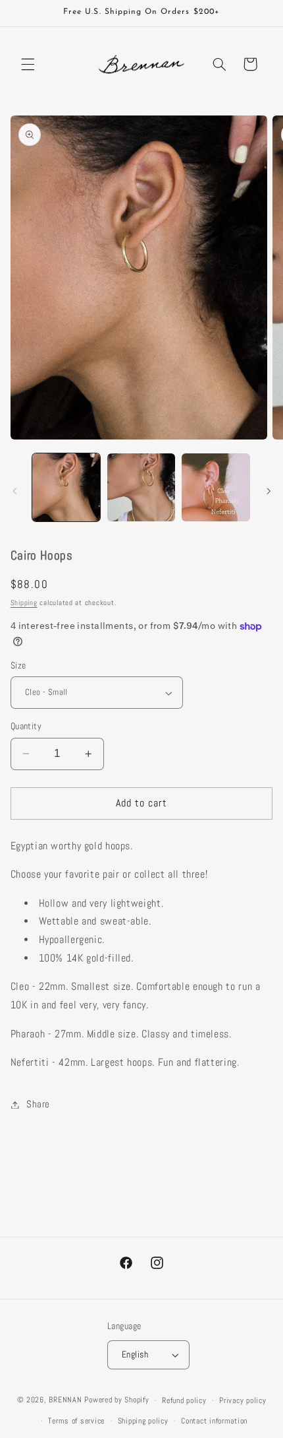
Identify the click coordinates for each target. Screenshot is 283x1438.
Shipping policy (143, 1420)
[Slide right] (268, 491)
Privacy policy (242, 1400)
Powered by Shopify (116, 1400)
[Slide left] (14, 491)
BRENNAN (65, 1400)
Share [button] (38, 1104)
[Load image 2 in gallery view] (141, 487)
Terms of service (76, 1420)
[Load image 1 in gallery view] (66, 487)
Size (18, 665)
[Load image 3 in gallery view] (215, 487)
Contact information (214, 1420)
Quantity (26, 726)
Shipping (24, 603)
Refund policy (184, 1400)
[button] (28, 64)
